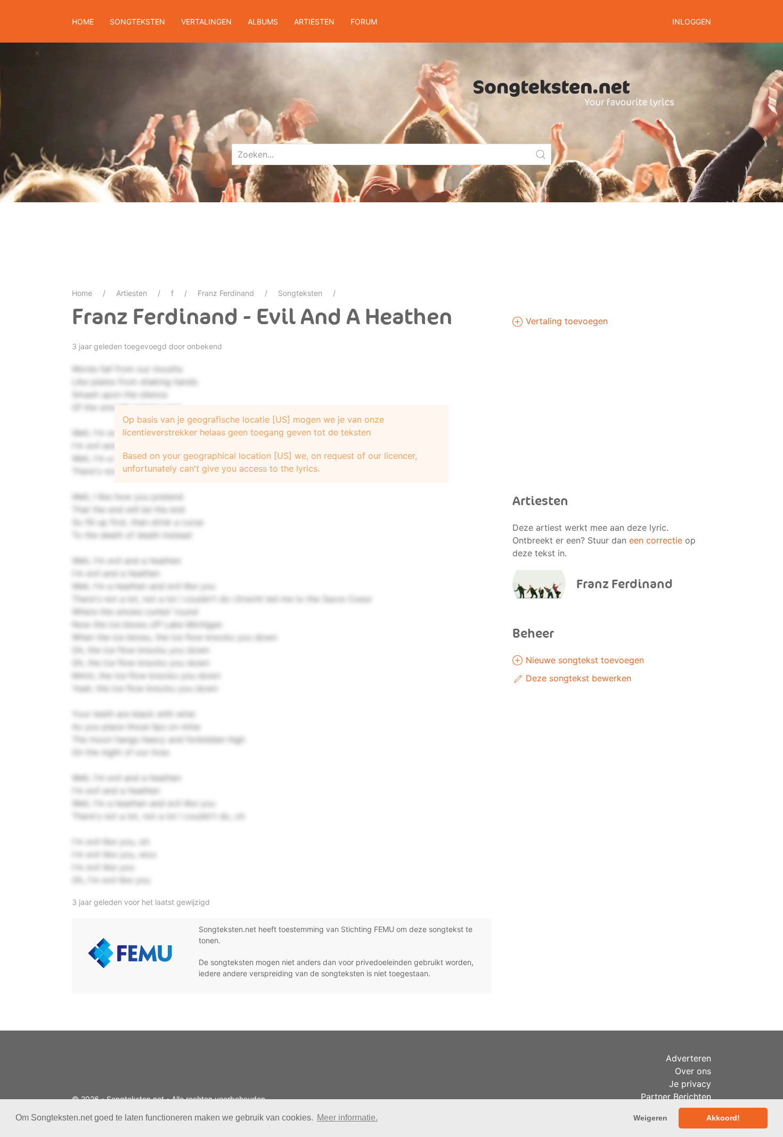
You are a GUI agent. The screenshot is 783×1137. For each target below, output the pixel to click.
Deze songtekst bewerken (577, 678)
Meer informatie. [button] (347, 1117)
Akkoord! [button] (723, 1118)
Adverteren (688, 1058)
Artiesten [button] (314, 21)
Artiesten (131, 293)
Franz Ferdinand (226, 293)
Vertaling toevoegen (565, 321)
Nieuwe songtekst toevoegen (583, 660)
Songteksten (300, 293)
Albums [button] (263, 21)
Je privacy (690, 1083)
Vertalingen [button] (206, 21)
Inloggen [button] (691, 21)
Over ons (693, 1071)
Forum (363, 21)
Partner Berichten (676, 1096)
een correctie (655, 540)
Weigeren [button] (650, 1118)
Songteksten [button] (137, 21)
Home (83, 21)
